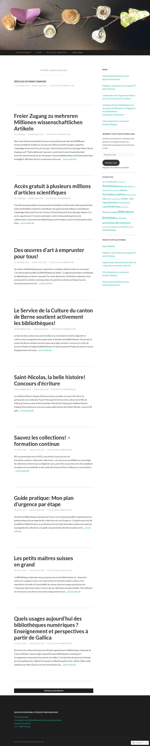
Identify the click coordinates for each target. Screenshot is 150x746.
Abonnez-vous (111, 163)
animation (112, 182)
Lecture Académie (124, 203)
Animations (110, 186)
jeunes (109, 199)
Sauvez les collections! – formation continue (42, 440)
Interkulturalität (131, 195)
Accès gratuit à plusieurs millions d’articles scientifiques (52, 189)
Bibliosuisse (131, 186)
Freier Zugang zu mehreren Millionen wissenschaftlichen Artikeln (48, 122)
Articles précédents (53, 691)
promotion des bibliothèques (111, 227)
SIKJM (123, 227)
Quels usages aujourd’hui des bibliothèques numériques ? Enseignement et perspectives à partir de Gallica (51, 628)
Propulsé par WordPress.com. (29, 742)
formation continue (113, 194)
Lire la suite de (69, 159)
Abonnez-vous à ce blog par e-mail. (118, 134)
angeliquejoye (39, 86)
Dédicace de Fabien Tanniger (30, 81)
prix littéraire (121, 218)
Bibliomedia (123, 186)
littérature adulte (110, 212)
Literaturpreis (124, 207)
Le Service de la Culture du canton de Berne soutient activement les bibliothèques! (53, 316)
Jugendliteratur (116, 199)
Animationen (121, 182)
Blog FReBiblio (108, 246)
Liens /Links (77, 52)
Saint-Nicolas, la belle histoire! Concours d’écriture (50, 380)
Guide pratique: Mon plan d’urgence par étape (44, 501)
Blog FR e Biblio (24, 52)
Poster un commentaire (62, 86)
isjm (104, 198)
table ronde (129, 227)
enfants (123, 190)
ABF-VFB (104, 182)
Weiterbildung (109, 230)
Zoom (38, 52)
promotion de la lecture (116, 222)
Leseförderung (111, 206)
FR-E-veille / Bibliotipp (57, 52)
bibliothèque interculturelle (110, 190)
